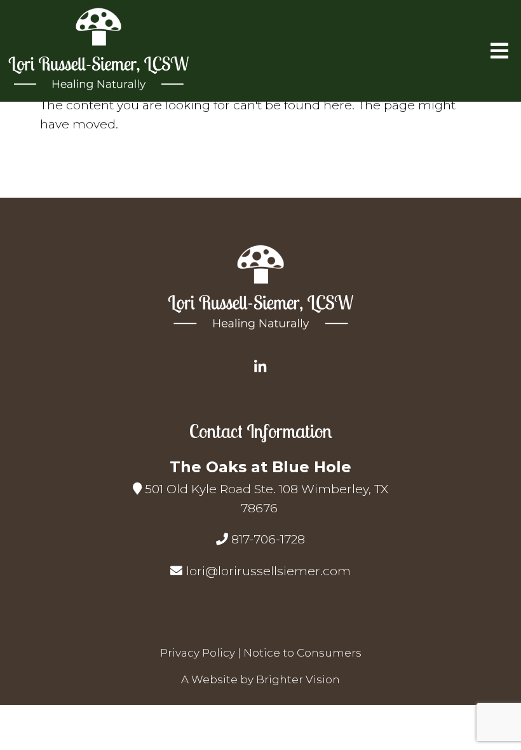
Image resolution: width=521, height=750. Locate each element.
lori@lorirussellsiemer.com (268, 571)
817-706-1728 (268, 539)
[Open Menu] (499, 51)
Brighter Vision (298, 679)
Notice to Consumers (302, 652)
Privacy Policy (197, 652)
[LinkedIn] (260, 367)
